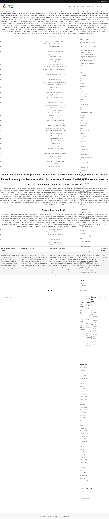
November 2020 (84, 436)
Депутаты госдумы (85, 217)
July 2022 (82, 383)
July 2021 (82, 415)
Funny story (83, 125)
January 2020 (83, 462)
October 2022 (83, 375)
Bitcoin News (83, 96)
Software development (85, 183)
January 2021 (83, 430)
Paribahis (82, 170)
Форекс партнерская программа (88, 272)
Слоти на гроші (84, 259)
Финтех (82, 264)
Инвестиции (83, 225)
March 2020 (83, 457)
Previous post (8, 297)
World (81, 201)
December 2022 (84, 370)
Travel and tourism (84, 194)
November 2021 (84, 404)
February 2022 (83, 396)
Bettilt (81, 91)
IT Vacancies (83, 144)
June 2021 (82, 417)
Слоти (81, 257)
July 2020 (82, 446)
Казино (82, 230)
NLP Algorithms (84, 162)
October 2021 (83, 407)
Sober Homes (83, 178)
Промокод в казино (85, 251)
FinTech (82, 117)
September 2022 (84, 378)
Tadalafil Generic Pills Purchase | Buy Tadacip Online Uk (88, 43)
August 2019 (83, 467)
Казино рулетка (84, 233)
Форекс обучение (84, 270)
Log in (81, 283)
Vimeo (81, 199)
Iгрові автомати (84, 154)
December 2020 (84, 433)
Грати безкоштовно (85, 212)
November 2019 (84, 465)
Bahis (81, 81)
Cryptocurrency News (85, 109)
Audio (81, 78)
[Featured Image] (88, 298)
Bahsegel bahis (84, 86)
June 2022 (82, 386)
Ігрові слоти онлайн (85, 228)
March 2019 (83, 472)
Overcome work (84, 167)
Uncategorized (83, 196)
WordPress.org (83, 290)
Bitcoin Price (83, 99)
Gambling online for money (86, 130)
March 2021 (83, 425)
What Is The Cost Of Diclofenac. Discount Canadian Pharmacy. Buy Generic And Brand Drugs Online (88, 63)
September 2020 (84, 441)
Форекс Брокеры (84, 267)
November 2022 (84, 373)
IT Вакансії (83, 146)
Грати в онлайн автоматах (86, 215)
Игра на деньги (84, 220)
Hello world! (83, 493)
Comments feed (84, 287)
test (81, 186)
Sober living (83, 180)
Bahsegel (82, 83)
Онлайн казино (84, 249)
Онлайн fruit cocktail (85, 246)
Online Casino (83, 165)
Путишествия (83, 254)
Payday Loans (83, 172)
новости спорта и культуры (87, 243)
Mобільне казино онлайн (86, 157)
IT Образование (84, 149)
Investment (83, 141)
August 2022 (83, 381)
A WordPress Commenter (86, 491)
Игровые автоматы (85, 222)
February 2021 (83, 428)
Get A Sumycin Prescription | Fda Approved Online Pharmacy (88, 47)
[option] (83, 316)
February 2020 (83, 459)
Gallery (82, 128)
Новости (82, 238)
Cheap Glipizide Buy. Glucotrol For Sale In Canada (87, 51)
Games (82, 133)
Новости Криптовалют (86, 241)
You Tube (82, 204)
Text (81, 188)
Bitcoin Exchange (84, 94)
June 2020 (82, 449)
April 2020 (82, 454)
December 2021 (84, 402)
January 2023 (83, 367)
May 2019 (82, 470)
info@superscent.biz (103, 1)
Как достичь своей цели (86, 236)
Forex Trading (83, 123)
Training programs (84, 191)
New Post (82, 159)
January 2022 (83, 399)
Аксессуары (83, 207)
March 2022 (83, 394)
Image (81, 138)
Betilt (81, 88)
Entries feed (83, 285)
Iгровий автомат (84, 151)
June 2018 (82, 478)
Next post (102, 297)
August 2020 (83, 444)
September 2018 (84, 475)
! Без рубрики (83, 75)
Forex (81, 120)
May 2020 (82, 451)
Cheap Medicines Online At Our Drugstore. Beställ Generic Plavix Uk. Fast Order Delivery (88, 56)
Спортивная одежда (85, 262)
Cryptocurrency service (86, 112)
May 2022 (82, 388)
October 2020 (83, 438)
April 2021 (82, 423)
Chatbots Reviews (84, 104)
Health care (83, 136)
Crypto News (83, 107)
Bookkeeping (83, 102)
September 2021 (84, 409)
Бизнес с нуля (83, 209)
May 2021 (82, 420)
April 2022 (82, 391)
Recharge (82, 175)
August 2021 (83, 412)
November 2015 (84, 480)
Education (82, 115)
